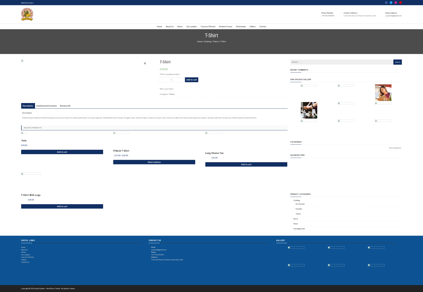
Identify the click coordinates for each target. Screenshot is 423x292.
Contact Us (25, 262)
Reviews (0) (65, 106)
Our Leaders (191, 26)
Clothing (207, 41)
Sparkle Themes (69, 288)
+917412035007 (327, 16)
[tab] (28, 106)
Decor (295, 219)
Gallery (252, 26)
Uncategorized (299, 229)
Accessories (300, 204)
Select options (154, 162)
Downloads (241, 26)
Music (295, 224)
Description (28, 106)
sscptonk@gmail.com (393, 16)
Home (159, 26)
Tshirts (216, 41)
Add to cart (191, 80)
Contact (262, 26)
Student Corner (225, 26)
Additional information (46, 106)
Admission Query (27, 3)
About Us (170, 26)
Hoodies (299, 209)
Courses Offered (208, 26)
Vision (180, 26)
